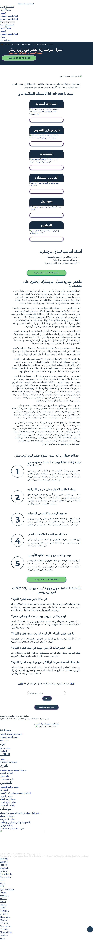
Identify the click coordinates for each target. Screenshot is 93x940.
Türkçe (3, 904)
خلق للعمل (4, 776)
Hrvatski (4, 923)
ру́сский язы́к (7, 889)
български (5, 926)
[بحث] (8, 10)
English (4, 859)
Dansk (3, 892)
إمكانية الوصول (6, 825)
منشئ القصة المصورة (9, 737)
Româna (4, 911)
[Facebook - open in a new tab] (1, 839)
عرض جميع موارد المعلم (46, 707)
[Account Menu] (7, 22)
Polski (3, 908)
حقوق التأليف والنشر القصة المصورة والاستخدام (20, 813)
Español (4, 862)
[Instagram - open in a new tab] (1, 843)
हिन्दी (2, 886)
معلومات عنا (5, 748)
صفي (2, 759)
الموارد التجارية (6, 773)
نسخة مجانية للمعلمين (9, 787)
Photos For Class (8, 762)
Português (5, 877)
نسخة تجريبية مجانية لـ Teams (13, 770)
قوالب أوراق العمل (8, 802)
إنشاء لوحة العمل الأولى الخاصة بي (46, 724)
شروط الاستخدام (7, 816)
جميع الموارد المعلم (12, 44)
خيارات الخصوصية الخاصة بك (12, 828)
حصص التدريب (6, 796)
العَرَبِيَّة (3, 883)
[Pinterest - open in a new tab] (1, 851)
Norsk (3, 901)
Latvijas (4, 935)
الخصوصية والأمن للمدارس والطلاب (15, 822)
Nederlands (6, 874)
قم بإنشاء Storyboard (19, 58)
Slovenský (5, 917)
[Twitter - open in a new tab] (1, 847)
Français (4, 865)
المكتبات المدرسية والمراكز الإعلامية (15, 793)
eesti (2, 938)
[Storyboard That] (26, 4)
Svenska (4, 895)
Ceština (4, 914)
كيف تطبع (4, 740)
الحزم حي (4, 790)
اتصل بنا (3, 751)
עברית (2, 880)
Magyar (4, 920)
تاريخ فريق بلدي (6, 779)
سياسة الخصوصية (7, 819)
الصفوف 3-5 (26, 44)
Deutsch (4, 868)
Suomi (3, 898)
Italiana (4, 871)
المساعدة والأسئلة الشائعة (11, 734)
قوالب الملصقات (7, 805)
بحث (46, 698)
